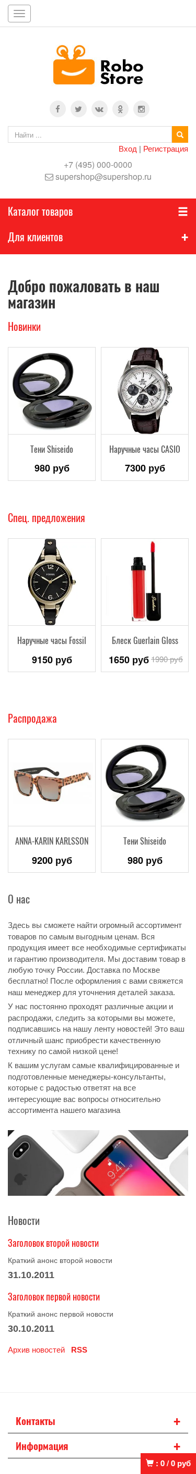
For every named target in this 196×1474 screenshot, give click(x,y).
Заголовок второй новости (53, 1242)
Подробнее (51, 426)
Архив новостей (36, 1349)
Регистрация (165, 148)
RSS (79, 1349)
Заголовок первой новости (54, 1296)
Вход (128, 148)
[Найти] (180, 134)
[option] (51, 414)
